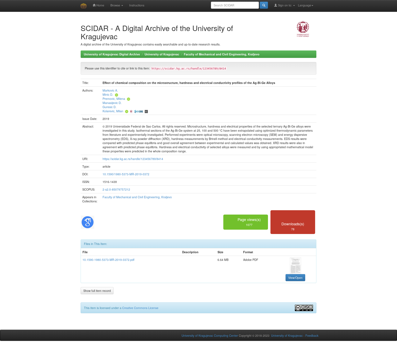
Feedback (311, 335)
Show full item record (97, 291)
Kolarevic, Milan (113, 111)
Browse (115, 5)
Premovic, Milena (114, 99)
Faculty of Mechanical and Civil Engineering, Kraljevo (221, 54)
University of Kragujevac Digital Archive (112, 54)
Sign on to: (285, 5)
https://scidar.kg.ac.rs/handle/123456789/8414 (133, 159)
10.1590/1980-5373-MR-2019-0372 (126, 174)
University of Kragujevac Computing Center (210, 335)
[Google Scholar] (87, 222)
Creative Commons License (140, 308)
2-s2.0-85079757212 (116, 189)
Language (304, 5)
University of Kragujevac (162, 54)
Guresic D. (109, 107)
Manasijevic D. (112, 103)
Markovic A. (110, 90)
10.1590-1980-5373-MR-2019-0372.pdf (108, 260)
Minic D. (108, 94)
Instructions (136, 5)
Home (100, 5)
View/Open (295, 278)
